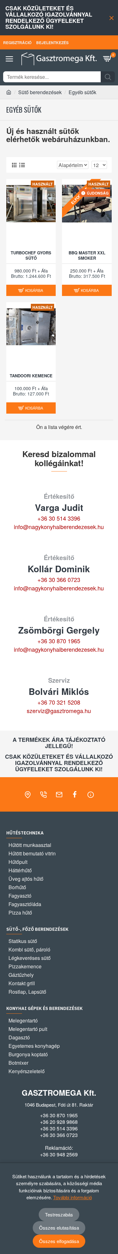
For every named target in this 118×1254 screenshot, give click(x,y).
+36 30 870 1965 (58, 641)
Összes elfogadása (59, 1241)
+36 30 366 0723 (58, 579)
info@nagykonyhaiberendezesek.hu (59, 526)
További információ (72, 1197)
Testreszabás (59, 1214)
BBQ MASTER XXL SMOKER (87, 255)
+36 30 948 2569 (59, 1154)
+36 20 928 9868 (59, 1122)
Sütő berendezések (40, 92)
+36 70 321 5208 (58, 702)
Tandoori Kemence (31, 376)
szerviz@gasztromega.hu (59, 710)
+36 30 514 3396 (58, 518)
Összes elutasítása (59, 1227)
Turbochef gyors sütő (31, 255)
